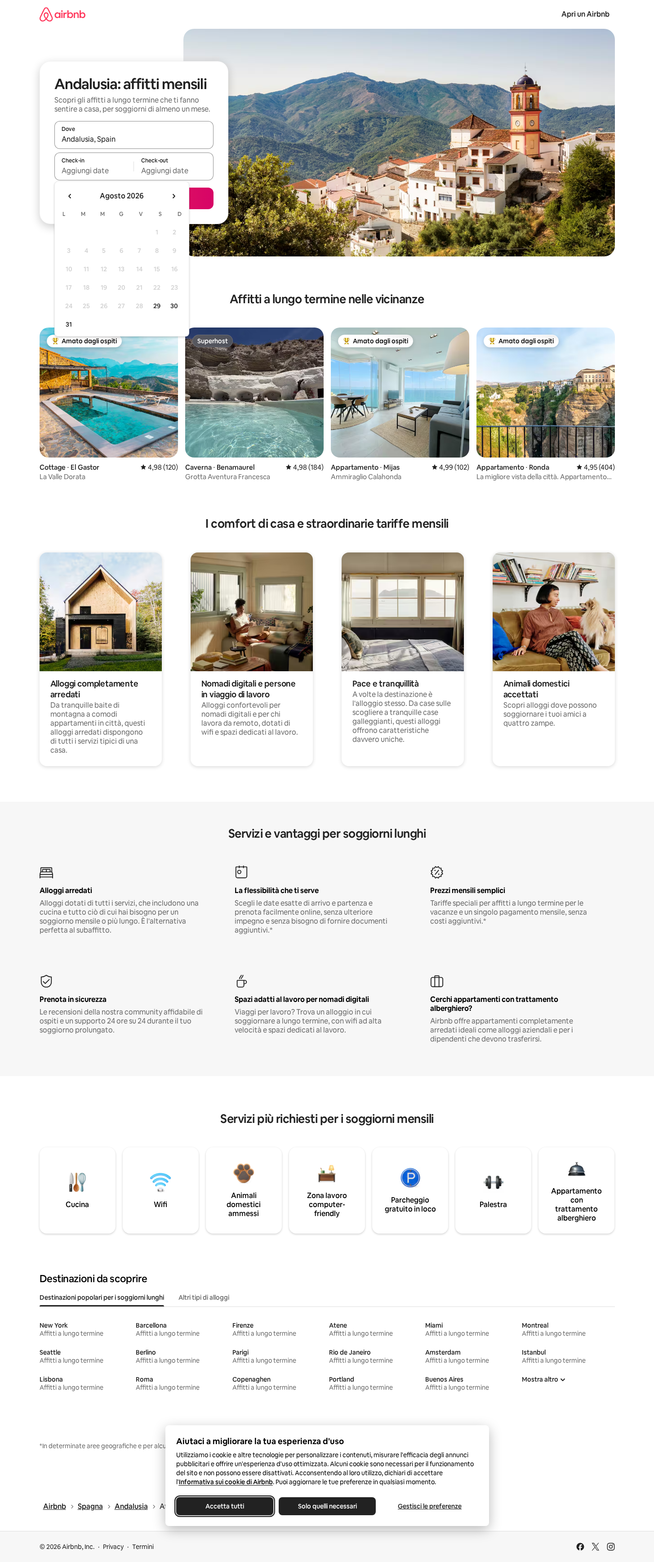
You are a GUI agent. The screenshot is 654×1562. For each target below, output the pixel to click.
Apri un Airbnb (585, 14)
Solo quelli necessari (327, 1506)
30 (174, 306)
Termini (143, 1547)
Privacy (113, 1547)
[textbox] (94, 170)
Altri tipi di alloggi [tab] (203, 1297)
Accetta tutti (224, 1506)
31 (69, 324)
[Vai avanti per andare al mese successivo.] (173, 196)
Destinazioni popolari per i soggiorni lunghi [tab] (102, 1297)
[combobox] (134, 139)
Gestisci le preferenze (430, 1506)
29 (156, 306)
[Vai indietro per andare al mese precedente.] (70, 196)
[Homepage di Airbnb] (62, 14)
